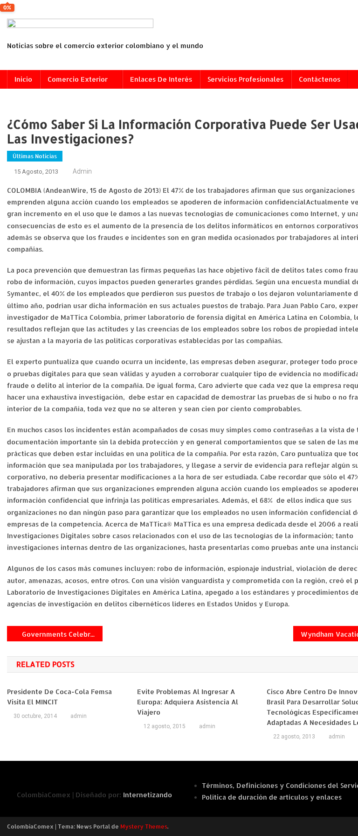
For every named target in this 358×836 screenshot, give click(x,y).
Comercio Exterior (78, 79)
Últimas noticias (35, 156)
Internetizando (147, 795)
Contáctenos (319, 79)
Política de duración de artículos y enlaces (272, 797)
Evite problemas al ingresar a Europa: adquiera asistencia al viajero (187, 702)
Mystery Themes (143, 826)
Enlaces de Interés (161, 79)
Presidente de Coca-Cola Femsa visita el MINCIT (59, 697)
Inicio (23, 79)
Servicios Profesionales (245, 79)
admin (82, 171)
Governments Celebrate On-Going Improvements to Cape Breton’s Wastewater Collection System (62, 634)
